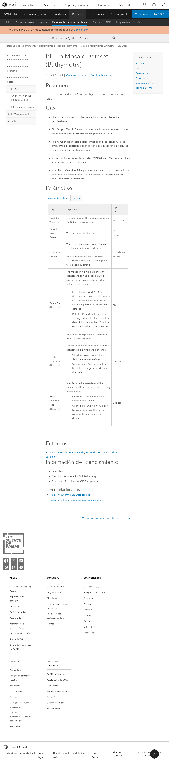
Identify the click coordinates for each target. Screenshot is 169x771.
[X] (14, 561)
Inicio (7, 22)
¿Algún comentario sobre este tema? (108, 518)
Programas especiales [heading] (53, 663)
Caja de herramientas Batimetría (97, 45)
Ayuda (43, 22)
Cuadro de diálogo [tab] (58, 198)
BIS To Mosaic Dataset (22, 107)
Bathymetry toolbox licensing (17, 68)
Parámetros (141, 73)
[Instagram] (14, 567)
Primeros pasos (25, 22)
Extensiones (97, 14)
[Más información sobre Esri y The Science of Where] (13, 544)
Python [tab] (76, 198)
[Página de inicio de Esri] (9, 4)
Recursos (77, 14)
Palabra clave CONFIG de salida (65, 452)
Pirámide (91, 452)
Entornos (140, 78)
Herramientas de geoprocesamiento (58, 45)
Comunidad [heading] (53, 578)
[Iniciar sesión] (163, 5)
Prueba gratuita (120, 14)
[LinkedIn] (21, 561)
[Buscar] (144, 4)
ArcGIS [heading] (13, 578)
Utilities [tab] (14, 121)
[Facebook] (6, 561)
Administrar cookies (118, 754)
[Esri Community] (6, 567)
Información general (35, 14)
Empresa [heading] (14, 661)
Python (96, 22)
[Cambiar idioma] (153, 4)
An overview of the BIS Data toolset (21, 97)
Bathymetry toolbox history (17, 79)
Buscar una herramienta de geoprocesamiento (76, 499)
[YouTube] (21, 567)
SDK (108, 22)
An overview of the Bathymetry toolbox (17, 57)
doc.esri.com (81, 29)
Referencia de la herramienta (69, 22)
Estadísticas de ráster (110, 452)
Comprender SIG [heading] (92, 578)
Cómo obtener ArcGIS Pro (150, 14)
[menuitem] (22, 589)
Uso (137, 68)
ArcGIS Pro (10, 13)
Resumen (140, 63)
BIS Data (122, 45)
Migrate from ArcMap (129, 22)
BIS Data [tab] (14, 88)
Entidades (60, 14)
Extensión (51, 456)
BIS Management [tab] (19, 113)
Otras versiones (75, 75)
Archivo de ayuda (101, 75)
